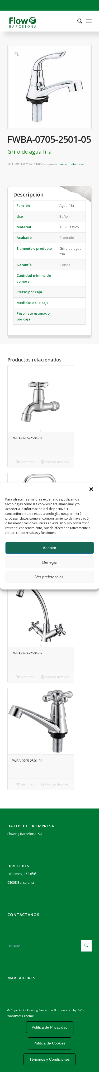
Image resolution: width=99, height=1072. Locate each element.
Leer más (27, 462)
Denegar (49, 562)
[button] (91, 489)
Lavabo (82, 164)
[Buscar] (77, 21)
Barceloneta (67, 164)
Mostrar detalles (56, 462)
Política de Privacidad (50, 1027)
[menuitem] (77, 21)
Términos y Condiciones (49, 1059)
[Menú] (89, 21)
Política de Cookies (49, 1043)
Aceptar (49, 548)
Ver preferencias (49, 577)
